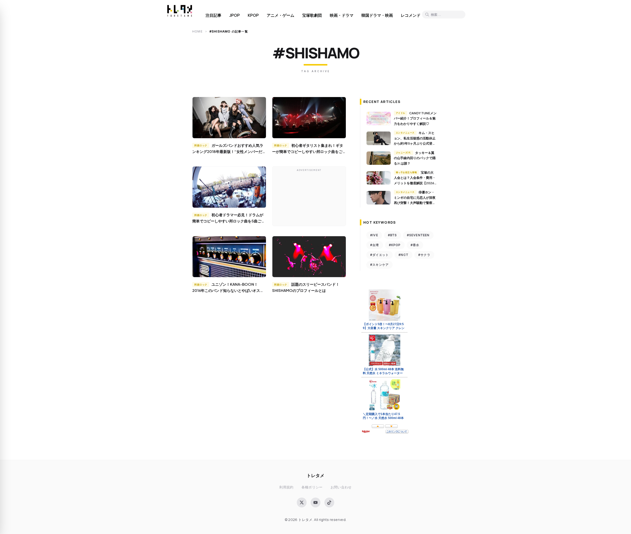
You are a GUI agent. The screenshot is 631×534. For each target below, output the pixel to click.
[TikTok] (329, 502)
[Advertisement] (309, 197)
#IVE (374, 235)
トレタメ (315, 475)
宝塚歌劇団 (312, 15)
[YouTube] (315, 502)
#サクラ (424, 255)
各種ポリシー (312, 487)
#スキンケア (379, 265)
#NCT (403, 255)
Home (197, 31)
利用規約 (286, 487)
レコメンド (411, 15)
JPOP (234, 15)
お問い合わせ (341, 487)
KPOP (253, 15)
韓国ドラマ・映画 (377, 15)
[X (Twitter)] (302, 502)
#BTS (392, 235)
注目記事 (213, 15)
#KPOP (395, 245)
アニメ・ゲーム (280, 15)
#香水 (415, 245)
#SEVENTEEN (418, 235)
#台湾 (374, 245)
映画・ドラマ (341, 15)
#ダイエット (379, 255)
